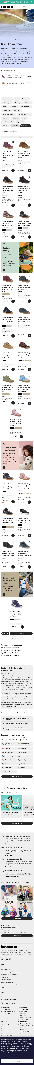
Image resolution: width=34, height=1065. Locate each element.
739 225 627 (7, 1003)
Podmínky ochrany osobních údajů (11, 985)
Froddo (7, 689)
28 (13, 164)
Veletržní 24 (24, 1011)
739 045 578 (7, 1009)
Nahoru (6, 633)
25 (8, 164)
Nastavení (17, 1056)
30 (4, 166)
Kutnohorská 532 (25, 1023)
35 (10, 200)
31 (22, 163)
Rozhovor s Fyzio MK (10, 706)
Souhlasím (17, 1061)
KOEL (2, 689)
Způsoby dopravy (6, 979)
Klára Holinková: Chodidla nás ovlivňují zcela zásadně (16, 704)
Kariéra (3, 990)
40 (7, 202)
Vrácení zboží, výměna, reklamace (11, 972)
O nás (3, 967)
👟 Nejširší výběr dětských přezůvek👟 (18, 2)
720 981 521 (23, 1022)
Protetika (15, 689)
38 (25, 233)
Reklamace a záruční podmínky (10, 974)
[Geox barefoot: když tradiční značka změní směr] (11, 802)
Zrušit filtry (15, 125)
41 (4, 532)
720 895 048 (24, 1009)
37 (2, 167)
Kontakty (3, 987)
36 (12, 166)
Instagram (18, 918)
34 (10, 166)
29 (2, 166)
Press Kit (3, 992)
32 (7, 166)
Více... (21, 63)
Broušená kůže (6, 131)
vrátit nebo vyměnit (21, 700)
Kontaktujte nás (9, 866)
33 (25, 163)
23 (4, 164)
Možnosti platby (5, 977)
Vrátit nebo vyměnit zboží (12, 876)
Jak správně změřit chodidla (9, 695)
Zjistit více (8, 843)
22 (2, 164)
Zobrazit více (16, 89)
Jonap (11, 689)
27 (11, 164)
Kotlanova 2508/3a (9, 1011)
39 (4, 167)
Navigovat (18, 935)
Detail (13, 170)
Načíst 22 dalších (20, 633)
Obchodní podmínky (7, 982)
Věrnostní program (6, 969)
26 (9, 164)
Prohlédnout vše (17, 776)
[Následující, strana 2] (23, 638)
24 (6, 164)
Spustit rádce (8, 855)
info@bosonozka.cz (10, 999)
